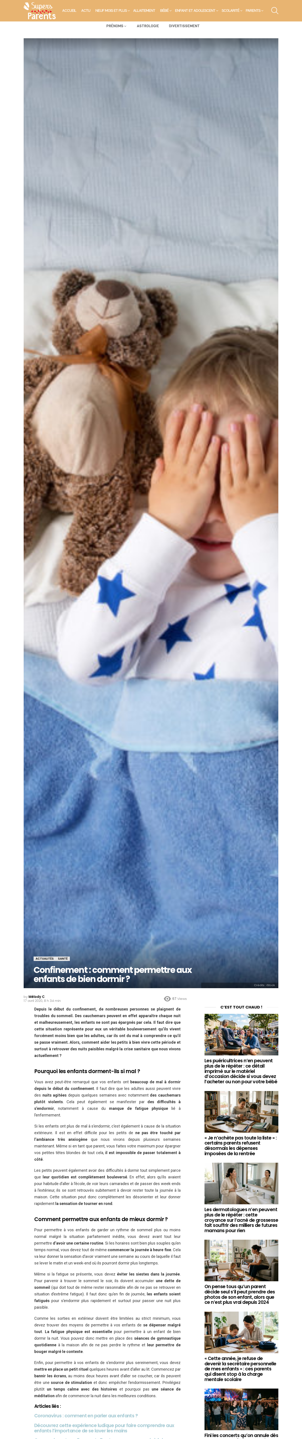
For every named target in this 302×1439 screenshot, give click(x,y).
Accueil (69, 10)
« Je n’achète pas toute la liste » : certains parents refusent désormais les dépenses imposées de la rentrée (241, 1146)
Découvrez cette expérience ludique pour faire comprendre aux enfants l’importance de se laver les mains (104, 1428)
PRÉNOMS (114, 26)
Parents (253, 10)
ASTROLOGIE (148, 26)
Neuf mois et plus (111, 10)
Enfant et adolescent (195, 10)
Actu (85, 10)
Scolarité (230, 10)
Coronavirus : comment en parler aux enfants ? (86, 1415)
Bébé (164, 10)
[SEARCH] (274, 10)
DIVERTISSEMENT (184, 26)
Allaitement (144, 10)
